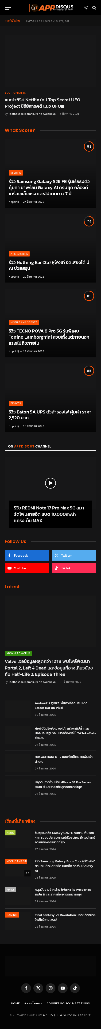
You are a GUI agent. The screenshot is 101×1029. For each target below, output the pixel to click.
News (10, 832)
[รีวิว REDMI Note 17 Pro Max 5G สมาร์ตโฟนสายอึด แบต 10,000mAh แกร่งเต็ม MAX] (50, 483)
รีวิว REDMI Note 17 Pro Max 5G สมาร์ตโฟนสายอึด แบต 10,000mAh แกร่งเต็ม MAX (49, 514)
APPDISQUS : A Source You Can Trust (67, 1015)
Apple (10, 889)
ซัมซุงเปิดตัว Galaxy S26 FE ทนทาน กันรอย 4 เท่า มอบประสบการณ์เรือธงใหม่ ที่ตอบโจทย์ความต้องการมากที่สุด (65, 837)
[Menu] (8, 7)
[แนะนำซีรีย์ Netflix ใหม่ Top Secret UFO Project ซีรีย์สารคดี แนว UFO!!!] (50, 60)
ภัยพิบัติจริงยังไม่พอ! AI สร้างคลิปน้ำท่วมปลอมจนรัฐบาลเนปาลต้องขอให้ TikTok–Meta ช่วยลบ (65, 733)
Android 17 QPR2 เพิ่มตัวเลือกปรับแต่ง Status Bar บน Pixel (61, 705)
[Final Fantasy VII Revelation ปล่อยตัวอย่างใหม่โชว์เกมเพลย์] (18, 921)
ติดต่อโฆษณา (33, 1003)
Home (30, 21)
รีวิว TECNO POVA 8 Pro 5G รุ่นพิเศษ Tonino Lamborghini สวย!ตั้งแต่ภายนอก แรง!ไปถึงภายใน (49, 336)
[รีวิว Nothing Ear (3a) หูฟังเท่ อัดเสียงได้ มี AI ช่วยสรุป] (50, 248)
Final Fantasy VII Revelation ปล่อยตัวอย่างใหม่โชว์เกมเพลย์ (65, 917)
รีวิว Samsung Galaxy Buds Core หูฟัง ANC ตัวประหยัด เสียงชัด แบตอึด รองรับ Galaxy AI (65, 866)
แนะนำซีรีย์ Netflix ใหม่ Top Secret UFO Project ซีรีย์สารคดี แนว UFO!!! (42, 103)
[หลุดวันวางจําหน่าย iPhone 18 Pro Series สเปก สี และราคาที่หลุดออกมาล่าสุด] (18, 788)
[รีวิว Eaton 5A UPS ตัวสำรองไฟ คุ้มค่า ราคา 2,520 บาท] (50, 397)
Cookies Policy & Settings (68, 1003)
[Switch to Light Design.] (86, 8)
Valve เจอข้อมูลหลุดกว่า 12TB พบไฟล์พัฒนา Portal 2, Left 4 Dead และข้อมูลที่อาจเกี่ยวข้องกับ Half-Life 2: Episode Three (49, 667)
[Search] (93, 7)
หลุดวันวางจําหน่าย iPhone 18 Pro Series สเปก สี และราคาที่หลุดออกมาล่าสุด (63, 784)
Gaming (12, 915)
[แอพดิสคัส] (50, 7)
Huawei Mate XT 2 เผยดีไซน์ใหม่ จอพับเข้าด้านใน (64, 759)
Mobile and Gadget (20, 861)
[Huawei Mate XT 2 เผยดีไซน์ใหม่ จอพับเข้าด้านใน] (18, 763)
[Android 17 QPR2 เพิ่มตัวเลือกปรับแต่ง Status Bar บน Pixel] (18, 709)
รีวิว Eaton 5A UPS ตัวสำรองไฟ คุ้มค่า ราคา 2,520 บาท (50, 414)
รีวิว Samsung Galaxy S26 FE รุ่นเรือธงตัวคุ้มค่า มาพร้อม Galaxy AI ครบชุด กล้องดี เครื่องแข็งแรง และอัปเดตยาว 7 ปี (49, 187)
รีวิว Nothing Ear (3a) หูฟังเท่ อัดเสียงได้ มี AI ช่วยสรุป (49, 265)
